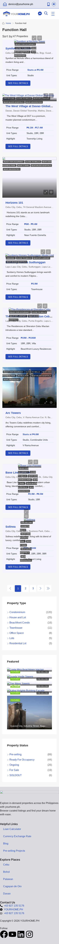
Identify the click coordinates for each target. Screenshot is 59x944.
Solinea (11, 526)
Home (8, 23)
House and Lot (17, 617)
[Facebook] (4, 934)
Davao (7, 893)
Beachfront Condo (19, 622)
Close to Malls (22, 48)
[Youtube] (12, 934)
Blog (5, 843)
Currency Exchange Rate (17, 836)
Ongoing (11, 258)
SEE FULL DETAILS (18, 83)
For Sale (14, 770)
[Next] (40, 588)
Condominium (17, 612)
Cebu (6, 864)
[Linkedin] (21, 934)
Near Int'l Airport (41, 258)
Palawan (8, 879)
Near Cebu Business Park (25, 537)
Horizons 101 (14, 202)
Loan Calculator (12, 829)
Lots (11, 638)
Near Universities (34, 102)
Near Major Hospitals (14, 102)
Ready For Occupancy (25, 44)
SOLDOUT (15, 775)
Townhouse (15, 627)
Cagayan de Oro (12, 886)
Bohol (6, 872)
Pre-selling (26, 522)
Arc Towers (13, 412)
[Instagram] (29, 934)
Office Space (16, 633)
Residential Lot (17, 643)
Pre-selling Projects (14, 850)
